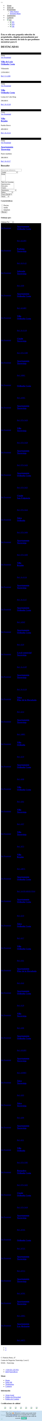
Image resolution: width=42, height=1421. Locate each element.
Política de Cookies (12, 1399)
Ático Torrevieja (21, 1082)
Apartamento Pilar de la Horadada (27, 970)
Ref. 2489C (21, 734)
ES (10, 20)
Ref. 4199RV (22, 1073)
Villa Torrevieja (21, 429)
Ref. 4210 (20, 916)
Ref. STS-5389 (22, 353)
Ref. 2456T (21, 622)
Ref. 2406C (21, 1316)
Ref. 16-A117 (6, 161)
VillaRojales (4, 119)
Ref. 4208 (20, 779)
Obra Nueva (14, 12)
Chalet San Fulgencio (23, 496)
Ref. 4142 (20, 983)
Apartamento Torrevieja (23, 362)
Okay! (24, 1418)
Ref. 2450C (21, 398)
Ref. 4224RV (22, 308)
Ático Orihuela (21, 519)
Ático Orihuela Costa (24, 925)
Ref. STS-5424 (22, 510)
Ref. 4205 (20, 1095)
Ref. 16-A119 (22, 689)
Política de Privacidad (13, 1397)
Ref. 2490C (21, 375)
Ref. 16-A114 (6, 133)
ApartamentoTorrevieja (7, 148)
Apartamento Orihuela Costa (24, 227)
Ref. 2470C (21, 1293)
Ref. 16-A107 (22, 667)
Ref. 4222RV (22, 241)
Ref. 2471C (21, 1271)
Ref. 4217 (20, 938)
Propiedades (11, 10)
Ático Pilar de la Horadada (27, 698)
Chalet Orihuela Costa (24, 1194)
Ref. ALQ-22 (22, 263)
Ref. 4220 (20, 645)
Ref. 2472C (21, 1248)
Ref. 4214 (20, 712)
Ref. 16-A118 (6, 104)
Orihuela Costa (24, 386)
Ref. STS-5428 (22, 443)
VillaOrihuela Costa (8, 91)
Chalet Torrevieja (21, 339)
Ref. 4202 (20, 802)
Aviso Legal (9, 1395)
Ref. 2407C (21, 1340)
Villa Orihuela (21, 743)
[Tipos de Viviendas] (7, 182)
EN (13, 24)
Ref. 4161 (20, 961)
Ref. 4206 (20, 1118)
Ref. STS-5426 (22, 465)
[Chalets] (7, 188)
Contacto (8, 1386)
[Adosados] (7, 186)
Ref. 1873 (20, 846)
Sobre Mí (8, 1382)
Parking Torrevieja (21, 250)
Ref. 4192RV (22, 1050)
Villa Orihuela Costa (24, 317)
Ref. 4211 (20, 1140)
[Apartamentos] (7, 184)
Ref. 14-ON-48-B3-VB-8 (26, 891)
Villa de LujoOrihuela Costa (8, 63)
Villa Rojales (20, 564)
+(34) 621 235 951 (12, 1370)
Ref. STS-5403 (22, 1185)
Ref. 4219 (20, 757)
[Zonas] (3, 174)
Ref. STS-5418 (22, 1207)
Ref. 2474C (21, 1230)
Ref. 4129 (20, 1005)
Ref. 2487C (21, 869)
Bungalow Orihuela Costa (24, 1171)
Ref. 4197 (20, 824)
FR (13, 26)
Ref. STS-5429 (22, 420)
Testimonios (9, 1384)
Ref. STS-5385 (22, 1162)
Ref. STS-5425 (22, 487)
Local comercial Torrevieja (24, 653)
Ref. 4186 (20, 1028)
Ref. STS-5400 (22, 555)
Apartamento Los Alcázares (23, 1325)
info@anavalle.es (11, 1372)
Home (7, 1380)
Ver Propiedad (6, 57)
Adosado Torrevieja (21, 272)
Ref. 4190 (20, 286)
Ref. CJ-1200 (5, 76)
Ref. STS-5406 (22, 532)
